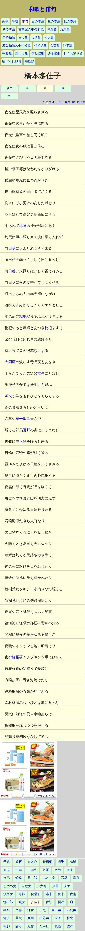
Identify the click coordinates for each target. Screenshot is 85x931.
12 (83, 102)
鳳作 (30, 926)
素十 (49, 894)
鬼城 (73, 862)
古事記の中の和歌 (31, 29)
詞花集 (68, 45)
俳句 (25, 21)
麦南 (73, 894)
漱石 (18, 862)
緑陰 (23, 226)
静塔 (18, 926)
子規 (6, 862)
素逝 (58, 926)
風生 (70, 870)
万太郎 (41, 886)
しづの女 (9, 886)
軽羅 (15, 657)
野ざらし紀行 (11, 61)
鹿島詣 (29, 61)
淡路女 (8, 894)
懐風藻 (52, 29)
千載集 (7, 53)
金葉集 (55, 45)
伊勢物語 (8, 37)
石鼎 (64, 878)
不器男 (44, 918)
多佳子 (35, 902)
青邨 (22, 894)
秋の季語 (70, 21)
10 (73, 102)
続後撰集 (53, 53)
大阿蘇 (10, 362)
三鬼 (42, 910)
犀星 (55, 886)
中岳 (19, 441)
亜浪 (6, 870)
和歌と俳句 (42, 9)
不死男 (71, 910)
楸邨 (6, 926)
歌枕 (15, 21)
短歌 (5, 21)
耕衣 (61, 902)
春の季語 (38, 21)
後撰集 (36, 37)
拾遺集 (49, 37)
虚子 (61, 862)
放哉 (58, 870)
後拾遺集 (40, 45)
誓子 (6, 918)
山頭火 (32, 870)
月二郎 (32, 878)
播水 (6, 910)
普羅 (46, 870)
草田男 (56, 910)
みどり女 (49, 878)
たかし (44, 926)
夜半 (61, 894)
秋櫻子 (35, 894)
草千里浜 (23, 419)
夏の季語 (54, 21)
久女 (67, 886)
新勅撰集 (37, 53)
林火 (70, 918)
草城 (18, 918)
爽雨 (30, 918)
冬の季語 (8, 29)
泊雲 (18, 870)
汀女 (30, 910)
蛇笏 (18, 878)
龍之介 (32, 862)
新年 (9, 88)
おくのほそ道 (73, 53)
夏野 (26, 430)
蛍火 (8, 396)
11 (78, 102)
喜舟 (76, 878)
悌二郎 (8, 902)
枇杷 (23, 316)
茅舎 (18, 910)
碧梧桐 (47, 862)
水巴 (6, 878)
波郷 (70, 926)
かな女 (26, 886)
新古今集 (21, 53)
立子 (58, 918)
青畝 (49, 902)
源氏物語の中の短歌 (16, 45)
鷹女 (22, 902)
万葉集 (65, 29)
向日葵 (10, 248)
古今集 (23, 37)
